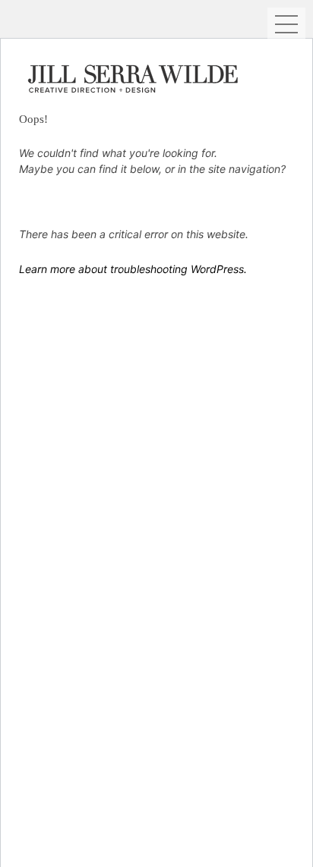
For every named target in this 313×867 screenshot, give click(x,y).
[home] (137, 76)
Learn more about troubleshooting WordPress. (133, 268)
